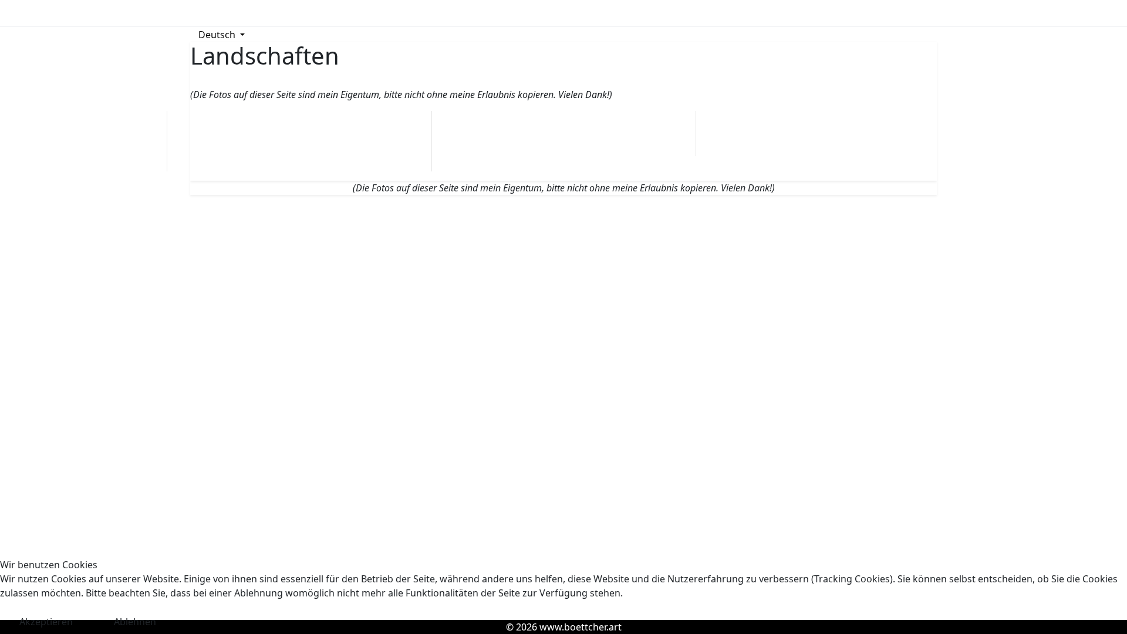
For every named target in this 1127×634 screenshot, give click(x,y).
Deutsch (217, 34)
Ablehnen (135, 621)
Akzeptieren (46, 621)
